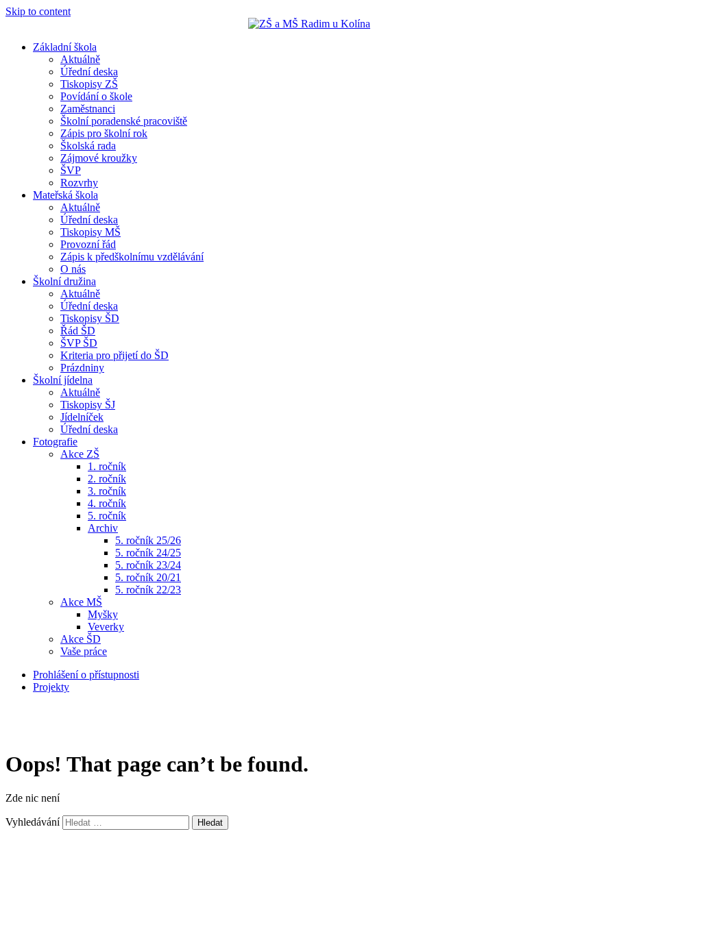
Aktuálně (80, 59)
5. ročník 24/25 (148, 552)
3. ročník (107, 491)
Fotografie (55, 441)
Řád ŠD (77, 330)
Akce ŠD (80, 639)
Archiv (103, 528)
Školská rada (88, 145)
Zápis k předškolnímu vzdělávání (132, 256)
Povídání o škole (96, 96)
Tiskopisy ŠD (89, 318)
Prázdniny (82, 367)
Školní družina (64, 281)
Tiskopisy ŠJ (87, 404)
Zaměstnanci (87, 108)
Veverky (106, 626)
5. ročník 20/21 (148, 577)
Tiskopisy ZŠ (89, 84)
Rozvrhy (79, 182)
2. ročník (107, 478)
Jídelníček (82, 417)
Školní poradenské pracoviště (123, 121)
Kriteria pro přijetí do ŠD (114, 355)
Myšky (103, 614)
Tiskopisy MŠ (90, 232)
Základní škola (65, 47)
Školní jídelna (63, 380)
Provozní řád (88, 244)
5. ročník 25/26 (148, 540)
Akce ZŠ (79, 454)
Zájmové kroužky (98, 158)
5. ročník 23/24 (148, 565)
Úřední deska (89, 71)
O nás (73, 269)
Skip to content (38, 11)
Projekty (51, 687)
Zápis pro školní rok (103, 133)
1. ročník (107, 466)
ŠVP (70, 170)
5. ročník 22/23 (148, 589)
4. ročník (107, 503)
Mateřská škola (65, 195)
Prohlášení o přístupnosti (86, 674)
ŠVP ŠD (78, 343)
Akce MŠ (81, 602)
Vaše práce (83, 651)
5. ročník (107, 515)
